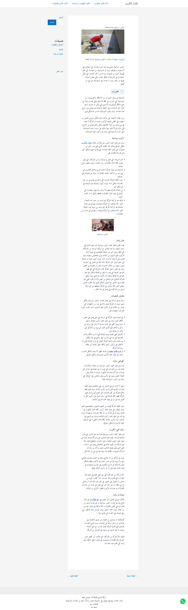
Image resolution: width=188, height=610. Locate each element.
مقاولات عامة (58, 54)
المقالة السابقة (132, 576)
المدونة (61, 49)
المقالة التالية (73, 576)
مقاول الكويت (131, 3)
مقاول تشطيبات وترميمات (81, 3)
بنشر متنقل (59, 71)
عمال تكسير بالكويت (101, 3)
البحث (61, 17)
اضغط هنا (94, 607)
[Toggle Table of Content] (121, 91)
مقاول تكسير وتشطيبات (60, 3)
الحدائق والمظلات (57, 45)
